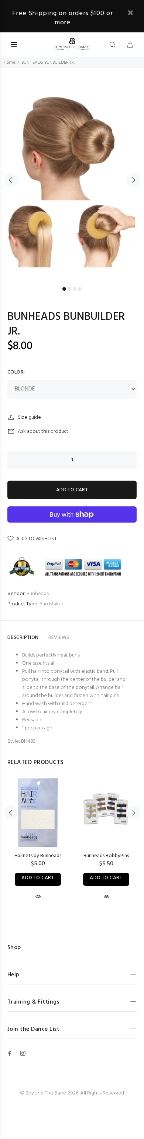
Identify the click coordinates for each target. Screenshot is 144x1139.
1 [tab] (64, 289)
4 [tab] (80, 289)
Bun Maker (51, 604)
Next (133, 180)
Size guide (29, 417)
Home (9, 62)
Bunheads (38, 594)
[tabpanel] (72, 175)
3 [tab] (74, 289)
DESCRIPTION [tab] (23, 637)
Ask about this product (43, 431)
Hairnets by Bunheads (37, 856)
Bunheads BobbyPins (106, 856)
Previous (11, 180)
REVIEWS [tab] (58, 637)
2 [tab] (69, 289)
